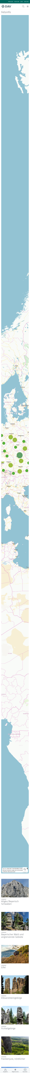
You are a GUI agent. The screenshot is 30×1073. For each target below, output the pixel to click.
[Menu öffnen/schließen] (27, 6)
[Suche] (23, 6)
